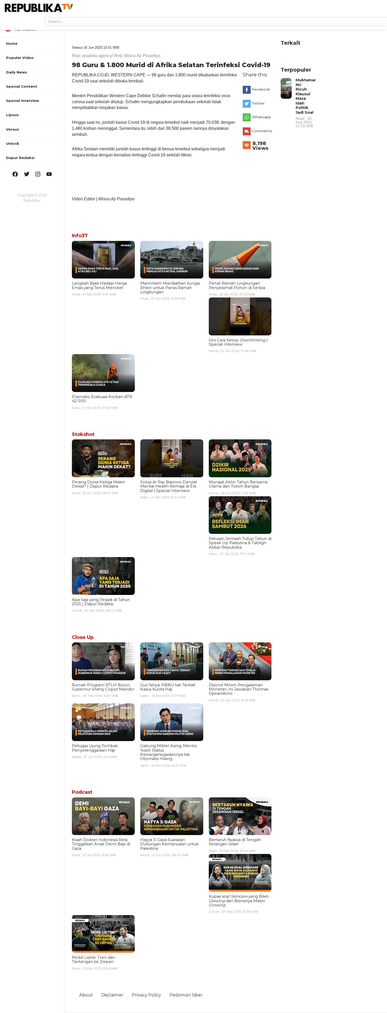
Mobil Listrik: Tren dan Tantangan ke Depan (93, 959)
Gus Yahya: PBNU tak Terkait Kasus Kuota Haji (167, 687)
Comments (262, 131)
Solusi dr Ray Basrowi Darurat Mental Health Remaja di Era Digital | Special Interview (168, 486)
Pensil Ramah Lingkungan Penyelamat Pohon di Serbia (237, 285)
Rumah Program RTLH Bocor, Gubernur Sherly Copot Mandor (103, 687)
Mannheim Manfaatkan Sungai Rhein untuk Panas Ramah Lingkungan (170, 287)
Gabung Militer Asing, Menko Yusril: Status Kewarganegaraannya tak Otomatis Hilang (168, 752)
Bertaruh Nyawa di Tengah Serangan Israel (235, 841)
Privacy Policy (146, 994)
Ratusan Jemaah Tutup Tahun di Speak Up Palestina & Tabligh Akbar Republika (240, 543)
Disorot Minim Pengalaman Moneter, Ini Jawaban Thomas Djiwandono (238, 689)
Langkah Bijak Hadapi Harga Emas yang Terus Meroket (99, 285)
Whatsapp (261, 117)
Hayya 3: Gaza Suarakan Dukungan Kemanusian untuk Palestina (169, 844)
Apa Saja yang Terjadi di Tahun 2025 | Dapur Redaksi (101, 601)
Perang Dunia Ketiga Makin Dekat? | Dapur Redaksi (98, 484)
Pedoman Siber (186, 994)
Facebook (261, 89)
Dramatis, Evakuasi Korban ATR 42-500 (102, 398)
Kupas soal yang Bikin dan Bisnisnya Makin (239, 900)
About (86, 994)
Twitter (258, 103)
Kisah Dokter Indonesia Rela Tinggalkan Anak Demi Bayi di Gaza (101, 844)
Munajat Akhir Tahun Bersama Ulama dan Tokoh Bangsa (238, 484)
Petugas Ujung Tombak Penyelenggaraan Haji (95, 747)
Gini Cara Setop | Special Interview (238, 342)
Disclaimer (112, 994)
